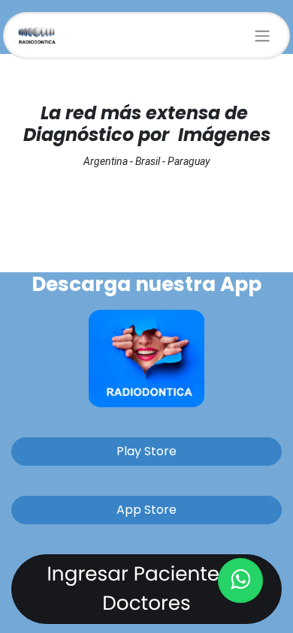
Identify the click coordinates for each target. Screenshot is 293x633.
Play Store (146, 451)
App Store (146, 509)
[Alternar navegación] (262, 36)
